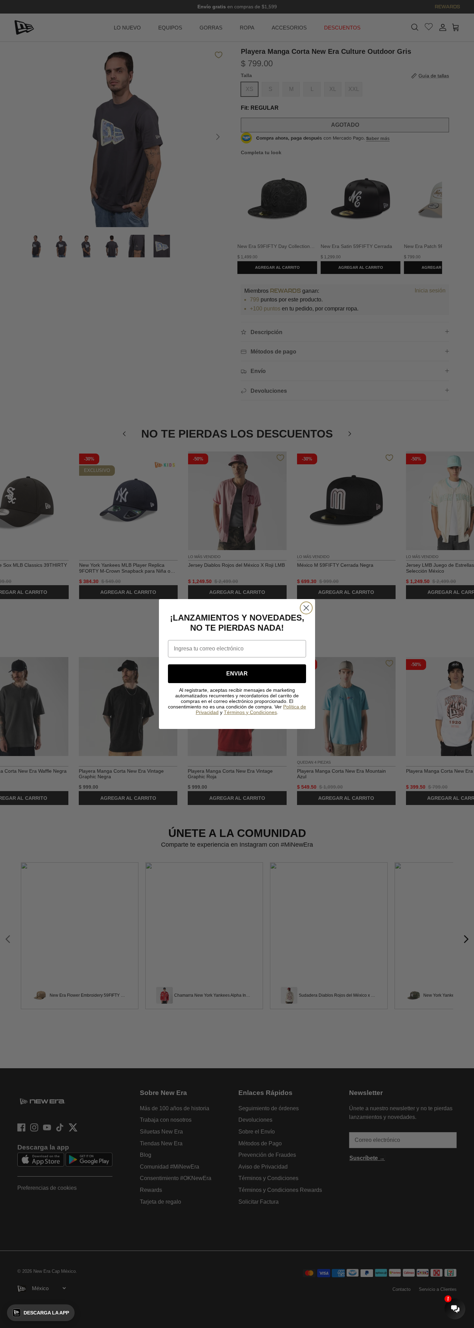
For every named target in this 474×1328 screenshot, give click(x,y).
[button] (41, 1312)
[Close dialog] (306, 608)
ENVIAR (237, 674)
